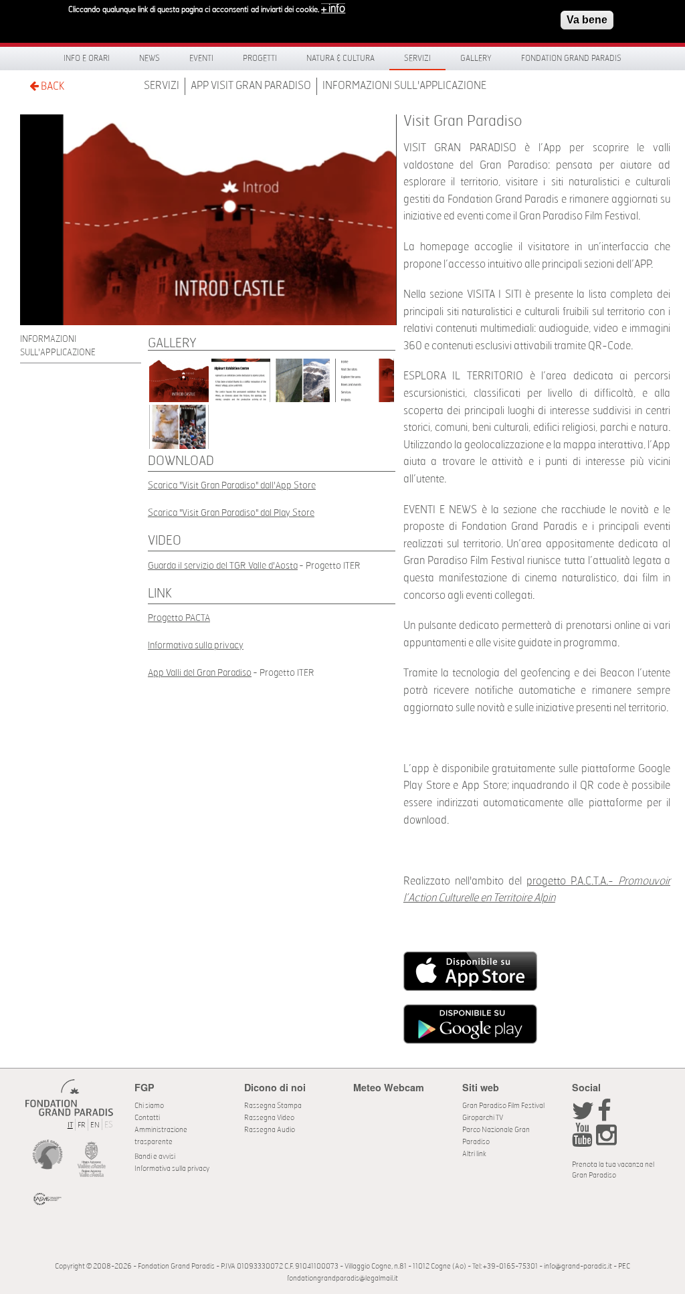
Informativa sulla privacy (195, 645)
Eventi (201, 58)
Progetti (260, 58)
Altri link (474, 1154)
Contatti (147, 1117)
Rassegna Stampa (273, 1105)
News (149, 58)
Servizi (417, 58)
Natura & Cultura (340, 58)
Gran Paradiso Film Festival (503, 1105)
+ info (333, 8)
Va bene (587, 19)
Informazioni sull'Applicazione (404, 85)
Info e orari (87, 58)
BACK (51, 86)
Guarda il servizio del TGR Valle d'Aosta (223, 566)
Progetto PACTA (179, 618)
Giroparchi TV (482, 1117)
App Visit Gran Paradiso (251, 85)
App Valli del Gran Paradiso (200, 673)
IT (70, 1125)
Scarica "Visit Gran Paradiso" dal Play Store (231, 513)
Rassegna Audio (269, 1129)
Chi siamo (149, 1105)
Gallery (476, 58)
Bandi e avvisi (154, 1156)
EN (95, 1125)
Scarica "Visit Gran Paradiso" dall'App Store (232, 485)
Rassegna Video (269, 1117)
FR (82, 1125)
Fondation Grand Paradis (571, 58)
